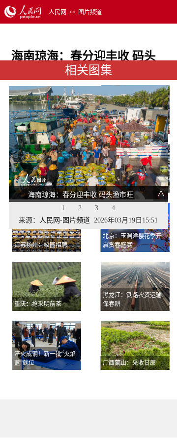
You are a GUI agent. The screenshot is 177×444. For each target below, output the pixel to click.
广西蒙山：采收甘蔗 (129, 363)
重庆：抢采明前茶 (37, 304)
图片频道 (90, 12)
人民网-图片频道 (64, 220)
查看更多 (141, 382)
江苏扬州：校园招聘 (40, 245)
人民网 (57, 12)
